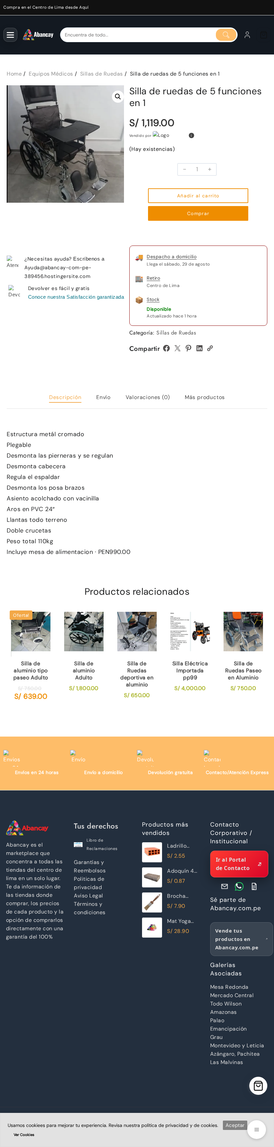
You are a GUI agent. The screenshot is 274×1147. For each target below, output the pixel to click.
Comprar (198, 213)
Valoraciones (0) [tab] (148, 397)
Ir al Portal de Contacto (233, 864)
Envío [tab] (103, 397)
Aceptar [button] (235, 1125)
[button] (118, 97)
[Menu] (10, 35)
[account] (247, 35)
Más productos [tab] (205, 397)
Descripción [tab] (65, 397)
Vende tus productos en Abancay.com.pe (237, 939)
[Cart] (264, 35)
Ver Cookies (24, 1134)
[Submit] (226, 35)
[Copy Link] (210, 348)
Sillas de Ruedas (176, 333)
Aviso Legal (88, 895)
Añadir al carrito (198, 196)
